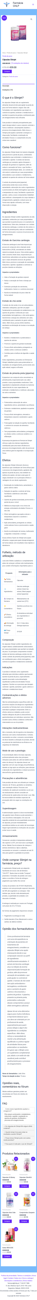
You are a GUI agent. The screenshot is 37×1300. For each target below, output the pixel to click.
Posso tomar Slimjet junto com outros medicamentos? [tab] (17, 1139)
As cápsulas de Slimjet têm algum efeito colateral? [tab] (18, 1127)
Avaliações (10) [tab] (7, 90)
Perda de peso (11, 53)
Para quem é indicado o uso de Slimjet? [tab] (18, 1144)
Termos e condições (24, 1275)
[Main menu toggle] (33, 4)
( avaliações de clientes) (20, 63)
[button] (31, 19)
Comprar (7, 71)
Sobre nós (17, 1278)
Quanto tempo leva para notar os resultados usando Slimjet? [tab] (15, 1133)
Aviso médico (27, 1281)
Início (4, 53)
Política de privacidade (8, 1275)
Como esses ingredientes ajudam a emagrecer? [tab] (16, 1110)
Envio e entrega (27, 1278)
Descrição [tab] (5, 86)
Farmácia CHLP (18, 4)
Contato (10, 1278)
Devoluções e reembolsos (13, 1281)
